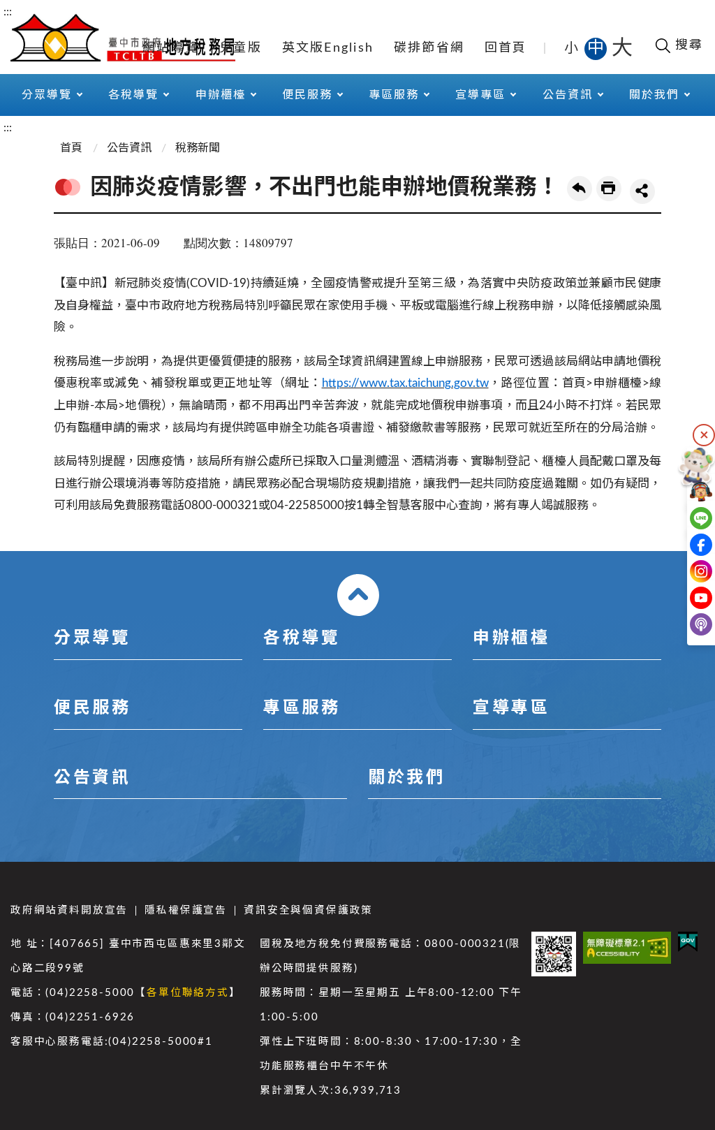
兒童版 (240, 48)
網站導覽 (170, 48)
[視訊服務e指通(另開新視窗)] (685, 491)
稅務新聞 (197, 148)
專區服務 (301, 708)
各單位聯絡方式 (188, 993)
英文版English (328, 48)
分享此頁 (642, 191)
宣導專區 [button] (480, 95)
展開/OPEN (358, 595)
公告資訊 (129, 148)
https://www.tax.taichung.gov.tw (405, 383)
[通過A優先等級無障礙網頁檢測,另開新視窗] (627, 947)
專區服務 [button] (394, 95)
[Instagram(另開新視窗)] (685, 571)
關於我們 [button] (654, 95)
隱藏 (704, 435)
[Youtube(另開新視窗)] (685, 598)
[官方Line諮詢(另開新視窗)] (685, 518)
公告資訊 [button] (568, 95)
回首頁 (506, 48)
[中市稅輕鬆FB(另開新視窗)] (685, 544)
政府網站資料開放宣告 (69, 910)
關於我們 (406, 778)
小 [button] (572, 48)
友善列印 (608, 188)
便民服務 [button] (307, 95)
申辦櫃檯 (511, 638)
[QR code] (553, 954)
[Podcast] (685, 624)
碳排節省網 (429, 48)
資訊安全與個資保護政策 (308, 910)
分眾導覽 (92, 638)
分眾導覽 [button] (47, 95)
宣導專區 (511, 708)
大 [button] (622, 48)
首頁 (71, 148)
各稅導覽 (301, 638)
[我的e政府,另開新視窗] (688, 942)
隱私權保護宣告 (186, 910)
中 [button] (597, 48)
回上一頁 (579, 188)
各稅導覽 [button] (133, 95)
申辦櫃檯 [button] (221, 95)
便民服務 (92, 708)
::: (7, 11)
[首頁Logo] (122, 36)
